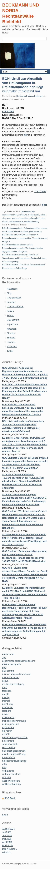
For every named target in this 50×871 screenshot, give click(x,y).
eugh (4, 687)
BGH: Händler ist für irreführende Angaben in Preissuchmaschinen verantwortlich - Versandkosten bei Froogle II (24, 238)
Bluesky (11, 333)
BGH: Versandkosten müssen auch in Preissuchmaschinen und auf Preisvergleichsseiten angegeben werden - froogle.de (22, 248)
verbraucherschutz (11, 774)
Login (5, 815)
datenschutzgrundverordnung (16, 674)
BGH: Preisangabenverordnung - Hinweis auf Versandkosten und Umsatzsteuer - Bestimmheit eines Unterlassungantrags (24, 258)
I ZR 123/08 (8, 111)
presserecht (8, 741)
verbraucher (8, 771)
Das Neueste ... (9, 849)
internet (6, 701)
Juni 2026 (7, 835)
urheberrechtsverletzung (14, 761)
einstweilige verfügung (13, 684)
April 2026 (7, 842)
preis (9, 218)
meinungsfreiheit (10, 724)
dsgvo (5, 681)
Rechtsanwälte (14, 298)
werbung (6, 777)
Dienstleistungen (15, 306)
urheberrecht (8, 757)
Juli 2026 (6, 832)
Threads (11, 338)
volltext (5, 221)
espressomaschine (9, 215)
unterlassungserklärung (13, 754)
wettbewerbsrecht (16, 221)
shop (43, 218)
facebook (6, 691)
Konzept (11, 302)
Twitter (10, 351)
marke (5, 714)
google (5, 694)
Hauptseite (12, 289)
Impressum (12, 324)
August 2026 (8, 829)
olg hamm (7, 731)
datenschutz (8, 671)
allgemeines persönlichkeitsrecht (18, 661)
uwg (4, 767)
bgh (33, 211)
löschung (6, 711)
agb (4, 657)
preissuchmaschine (20, 218)
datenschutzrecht (10, 677)
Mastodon (12, 329)
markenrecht (8, 717)
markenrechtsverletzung (14, 721)
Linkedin (11, 342)
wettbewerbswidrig (31, 221)
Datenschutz (13, 320)
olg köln (6, 734)
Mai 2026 (6, 839)
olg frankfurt (8, 727)
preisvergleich (34, 218)
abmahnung (26, 211)
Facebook (12, 346)
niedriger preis (33, 215)
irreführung (22, 215)
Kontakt (10, 315)
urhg (4, 764)
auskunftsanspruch (11, 664)
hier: (44, 205)
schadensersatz (10, 744)
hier (26, 135)
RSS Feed (9, 798)
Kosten (10, 311)
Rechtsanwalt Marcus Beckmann (29, 96)
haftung (6, 697)
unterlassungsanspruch (13, 751)
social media (8, 747)
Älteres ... (6, 852)
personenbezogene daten (15, 737)
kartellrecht (7, 707)
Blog (9, 293)
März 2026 (7, 845)
